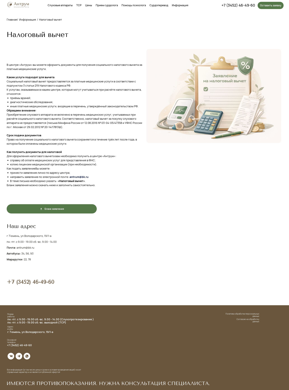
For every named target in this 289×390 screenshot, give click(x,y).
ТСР (79, 5)
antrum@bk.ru (79, 177)
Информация (180, 5)
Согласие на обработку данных (248, 320)
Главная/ (12, 19)
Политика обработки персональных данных (242, 314)
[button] (271, 5)
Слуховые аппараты (60, 5)
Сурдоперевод (158, 5)
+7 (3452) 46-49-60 (238, 5)
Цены (88, 5)
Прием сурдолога (107, 5)
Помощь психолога (133, 5)
